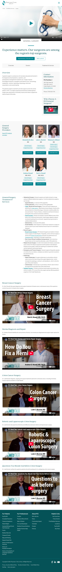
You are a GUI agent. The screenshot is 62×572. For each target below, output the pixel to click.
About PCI (35, 514)
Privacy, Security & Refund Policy (9, 565)
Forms (3, 530)
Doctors (28, 65)
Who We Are (35, 516)
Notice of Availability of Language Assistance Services (8, 552)
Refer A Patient (20, 521)
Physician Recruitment (22, 519)
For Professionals (22, 514)
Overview (11, 65)
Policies (34, 528)
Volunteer (34, 523)
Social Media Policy (35, 565)
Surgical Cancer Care (54, 149)
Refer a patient (40, 58)
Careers (19, 516)
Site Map (4, 567)
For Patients (6, 514)
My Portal (57, 528)
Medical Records (6, 533)
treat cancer (35, 208)
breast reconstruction (36, 235)
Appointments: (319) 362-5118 (25, 58)
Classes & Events (6, 535)
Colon (26, 206)
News (33, 519)
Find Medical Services (54, 521)
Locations (57, 523)
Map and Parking (6, 537)
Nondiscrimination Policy (23, 565)
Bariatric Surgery (54, 144)
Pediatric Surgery (28, 268)
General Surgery (28, 145)
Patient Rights (5, 523)
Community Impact (37, 521)
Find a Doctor (56, 519)
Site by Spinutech (11, 567)
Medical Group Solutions (23, 526)
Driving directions (48, 88)
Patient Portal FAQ (6, 540)
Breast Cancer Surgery (31, 232)
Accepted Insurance (7, 519)
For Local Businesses (22, 523)
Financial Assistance (7, 521)
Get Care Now (56, 516)
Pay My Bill (5, 516)
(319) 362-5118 (28, 152)
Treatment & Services (48, 65)
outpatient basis (29, 237)
